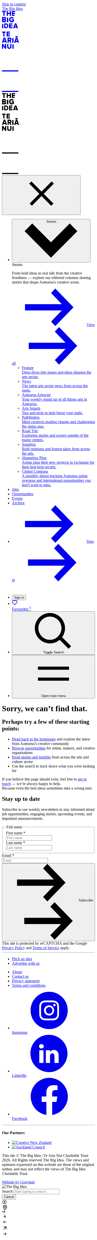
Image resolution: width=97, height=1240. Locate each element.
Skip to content (14, 4)
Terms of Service (46, 948)
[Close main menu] (41, 195)
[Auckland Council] (28, 1147)
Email (8, 855)
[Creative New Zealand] (31, 1142)
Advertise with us (26, 963)
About (17, 972)
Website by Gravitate (18, 1182)
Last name (15, 843)
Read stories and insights (31, 757)
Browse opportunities (29, 748)
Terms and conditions (29, 985)
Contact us (20, 976)
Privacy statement (26, 981)
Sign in (19, 597)
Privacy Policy (13, 948)
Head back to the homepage (34, 739)
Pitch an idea (22, 959)
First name (15, 833)
